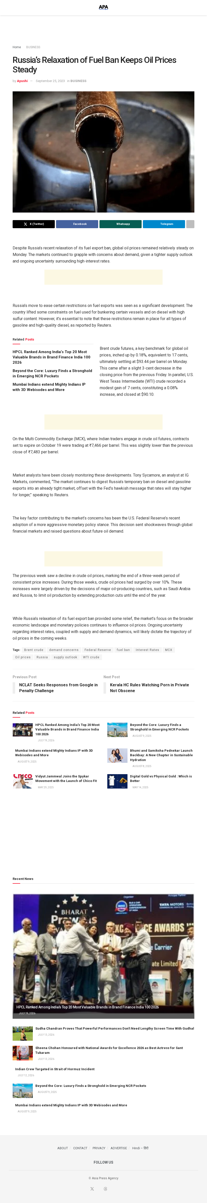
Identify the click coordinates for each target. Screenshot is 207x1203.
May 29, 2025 (45, 787)
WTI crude (91, 657)
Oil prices (23, 657)
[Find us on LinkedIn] (112, 1189)
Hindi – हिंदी (140, 1148)
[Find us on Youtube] (98, 1189)
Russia (42, 657)
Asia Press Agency (105, 1178)
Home (17, 47)
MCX (168, 650)
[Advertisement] (103, 30)
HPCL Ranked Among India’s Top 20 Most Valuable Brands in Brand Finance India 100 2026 (51, 357)
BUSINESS (33, 47)
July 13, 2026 (45, 1034)
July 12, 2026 (25, 1075)
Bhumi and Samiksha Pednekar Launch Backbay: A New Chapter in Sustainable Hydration (161, 755)
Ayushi (22, 81)
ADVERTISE (119, 1148)
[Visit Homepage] (103, 8)
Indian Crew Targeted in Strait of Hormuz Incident (54, 1069)
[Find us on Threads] (105, 1189)
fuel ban (123, 650)
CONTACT (80, 1148)
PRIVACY (99, 1148)
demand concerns (64, 650)
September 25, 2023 (50, 81)
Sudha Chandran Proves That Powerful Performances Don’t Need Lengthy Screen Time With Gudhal (114, 1028)
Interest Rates (147, 650)
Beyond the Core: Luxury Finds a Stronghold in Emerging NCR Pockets (90, 1086)
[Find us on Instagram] (118, 1189)
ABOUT (62, 1148)
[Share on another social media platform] (190, 224)
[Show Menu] (15, 7)
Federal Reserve (98, 650)
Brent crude (33, 650)
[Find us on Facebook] (85, 1189)
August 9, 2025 (141, 736)
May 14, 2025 (140, 787)
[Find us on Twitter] (92, 1189)
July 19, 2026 (45, 740)
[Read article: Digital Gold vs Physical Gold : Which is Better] (117, 781)
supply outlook (65, 657)
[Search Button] (192, 7)
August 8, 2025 (141, 766)
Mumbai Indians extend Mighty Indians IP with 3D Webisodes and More (71, 1105)
